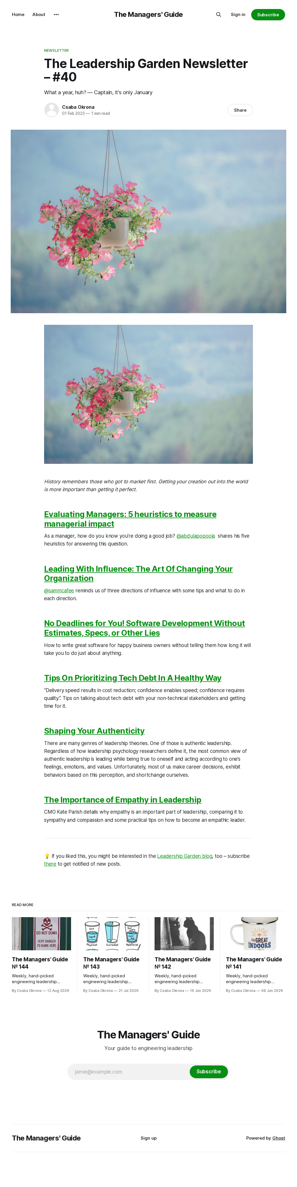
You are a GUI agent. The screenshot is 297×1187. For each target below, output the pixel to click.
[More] (56, 14)
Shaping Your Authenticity (94, 731)
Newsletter (56, 50)
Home (18, 14)
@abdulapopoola (196, 536)
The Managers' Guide (148, 14)
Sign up (149, 1138)
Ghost (278, 1138)
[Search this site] (218, 14)
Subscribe (268, 14)
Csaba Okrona (78, 107)
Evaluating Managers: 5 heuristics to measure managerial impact (130, 519)
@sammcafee (59, 591)
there (50, 864)
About (38, 14)
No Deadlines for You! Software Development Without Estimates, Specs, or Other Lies (144, 628)
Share (240, 110)
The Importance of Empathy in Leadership (122, 800)
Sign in (238, 14)
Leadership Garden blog (184, 856)
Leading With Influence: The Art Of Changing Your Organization (138, 573)
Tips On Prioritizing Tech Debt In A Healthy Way (132, 678)
